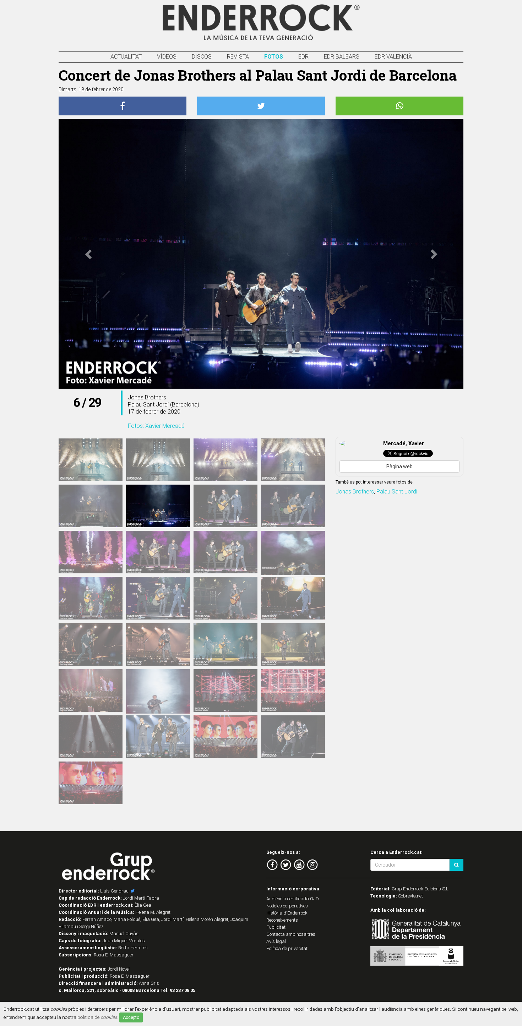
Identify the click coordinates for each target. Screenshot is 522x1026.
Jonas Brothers (355, 491)
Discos (202, 56)
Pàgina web (399, 466)
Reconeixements (282, 920)
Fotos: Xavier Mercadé (156, 425)
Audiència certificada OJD (292, 898)
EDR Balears (341, 56)
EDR (303, 56)
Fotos (273, 56)
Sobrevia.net (410, 896)
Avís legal (276, 941)
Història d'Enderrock (287, 913)
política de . (97, 1017)
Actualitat (126, 56)
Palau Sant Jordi (396, 491)
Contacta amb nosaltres (290, 934)
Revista (238, 56)
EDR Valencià (393, 56)
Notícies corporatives (287, 905)
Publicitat (276, 927)
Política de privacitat (287, 948)
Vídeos (166, 56)
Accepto (131, 1017)
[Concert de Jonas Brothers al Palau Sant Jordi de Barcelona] (91, 459)
